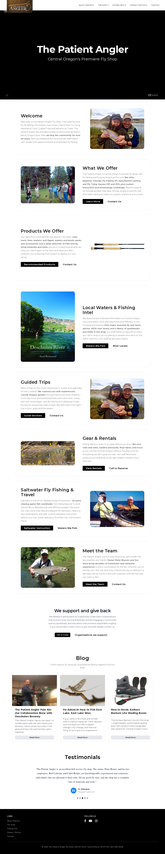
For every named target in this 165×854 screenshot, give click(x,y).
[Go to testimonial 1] (77, 798)
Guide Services (33, 415)
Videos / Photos (138, 5)
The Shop (102, 5)
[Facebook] (85, 821)
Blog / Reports (86, 5)
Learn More (93, 201)
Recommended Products (39, 264)
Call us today (62, 635)
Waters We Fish (95, 345)
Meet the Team (95, 584)
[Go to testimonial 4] (85, 798)
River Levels (120, 345)
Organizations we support (91, 634)
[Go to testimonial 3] (82, 798)
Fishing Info (118, 5)
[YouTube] (90, 821)
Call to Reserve (118, 468)
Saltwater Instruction (37, 528)
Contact (155, 5)
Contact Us (114, 201)
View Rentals (94, 468)
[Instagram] (96, 821)
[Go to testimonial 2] (80, 798)
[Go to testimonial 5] (87, 798)
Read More (34, 737)
